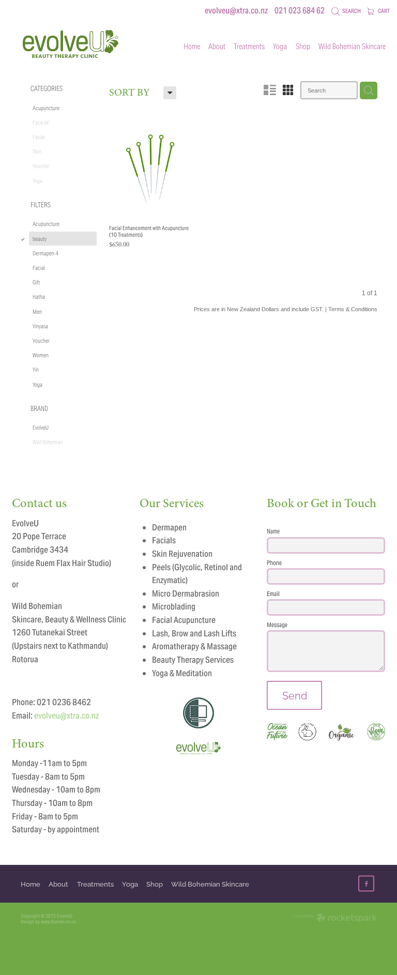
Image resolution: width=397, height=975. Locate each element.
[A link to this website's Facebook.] (366, 884)
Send (294, 695)
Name (273, 531)
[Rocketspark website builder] (335, 918)
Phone (274, 563)
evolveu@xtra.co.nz (236, 10)
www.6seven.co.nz (58, 921)
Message (277, 625)
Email (273, 594)
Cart (383, 10)
